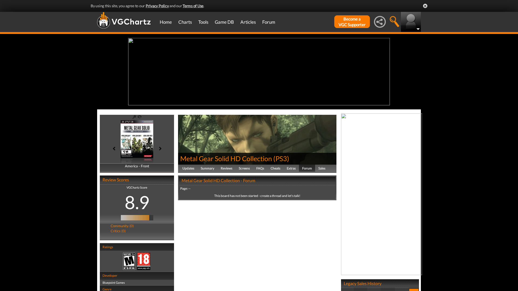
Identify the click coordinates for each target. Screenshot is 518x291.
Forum (268, 22)
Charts (185, 22)
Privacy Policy (157, 6)
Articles (248, 22)
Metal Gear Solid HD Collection (226, 158)
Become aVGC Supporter (352, 21)
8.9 (137, 202)
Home (166, 22)
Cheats (275, 168)
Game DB (224, 22)
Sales (321, 168)
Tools (203, 22)
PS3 (281, 158)
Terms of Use (193, 6)
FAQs (260, 168)
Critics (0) (118, 231)
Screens (244, 168)
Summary (207, 168)
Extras (291, 168)
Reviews (226, 168)
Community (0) (122, 226)
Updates (188, 168)
